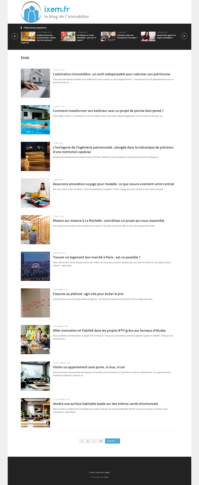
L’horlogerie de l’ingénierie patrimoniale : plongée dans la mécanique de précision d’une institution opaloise (113, 149)
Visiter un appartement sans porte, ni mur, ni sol (89, 367)
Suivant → (112, 441)
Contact (92, 472)
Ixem (106, 477)
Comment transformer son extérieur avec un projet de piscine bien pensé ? (108, 110)
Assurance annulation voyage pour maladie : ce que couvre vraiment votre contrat (113, 183)
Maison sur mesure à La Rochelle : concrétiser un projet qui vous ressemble (108, 220)
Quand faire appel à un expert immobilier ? (166, 36)
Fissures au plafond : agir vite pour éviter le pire (88, 293)
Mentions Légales (103, 472)
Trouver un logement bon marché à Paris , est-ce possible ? (96, 257)
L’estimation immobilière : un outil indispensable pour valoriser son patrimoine (111, 74)
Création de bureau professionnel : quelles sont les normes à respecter (38, 39)
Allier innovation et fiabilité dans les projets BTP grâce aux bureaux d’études (109, 330)
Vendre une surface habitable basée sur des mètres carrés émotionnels (105, 403)
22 (101, 441)
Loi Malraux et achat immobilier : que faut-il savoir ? (86, 38)
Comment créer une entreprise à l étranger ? (127, 36)
